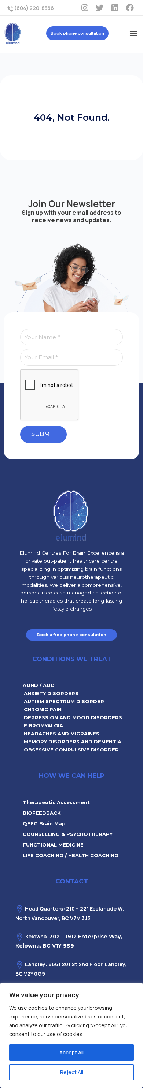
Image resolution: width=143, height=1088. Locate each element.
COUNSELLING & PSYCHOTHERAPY (68, 834)
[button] (133, 33)
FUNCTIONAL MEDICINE (53, 845)
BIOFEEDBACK (42, 813)
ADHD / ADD (39, 685)
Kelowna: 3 (39, 936)
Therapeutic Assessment (56, 802)
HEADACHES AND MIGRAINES (61, 733)
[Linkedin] (114, 7)
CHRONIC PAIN (43, 709)
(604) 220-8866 (33, 7)
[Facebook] (130, 7)
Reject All (71, 1072)
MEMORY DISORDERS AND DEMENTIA (72, 741)
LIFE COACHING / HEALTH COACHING (70, 855)
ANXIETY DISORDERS (51, 693)
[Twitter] (99, 7)
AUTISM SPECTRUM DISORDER (64, 701)
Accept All (71, 1052)
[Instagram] (84, 7)
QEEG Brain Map (44, 823)
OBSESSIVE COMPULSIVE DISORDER (71, 750)
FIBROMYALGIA (43, 725)
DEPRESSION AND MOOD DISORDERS (73, 717)
